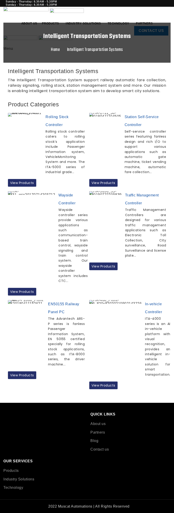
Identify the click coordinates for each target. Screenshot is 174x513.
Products (11, 470)
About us (98, 424)
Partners (97, 432)
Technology (13, 487)
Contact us (99, 449)
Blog (94, 441)
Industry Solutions (18, 479)
